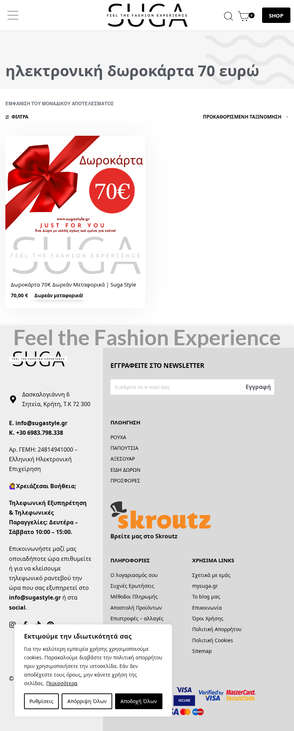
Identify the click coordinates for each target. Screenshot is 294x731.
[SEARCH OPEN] (228, 15)
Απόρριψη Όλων (87, 701)
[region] (93, 670)
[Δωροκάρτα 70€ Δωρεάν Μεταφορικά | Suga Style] (75, 205)
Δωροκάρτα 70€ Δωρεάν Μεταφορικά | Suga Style (73, 284)
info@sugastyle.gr (41, 423)
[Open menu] (13, 15)
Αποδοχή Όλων (138, 701)
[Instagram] (12, 625)
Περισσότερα (61, 683)
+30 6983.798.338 (39, 433)
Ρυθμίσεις (41, 701)
